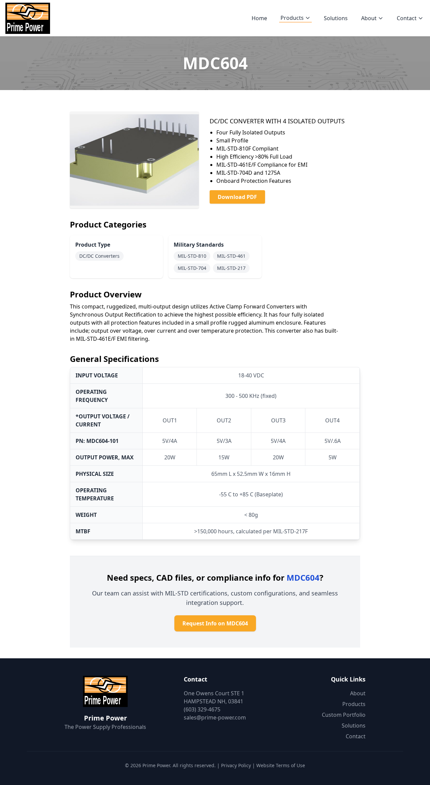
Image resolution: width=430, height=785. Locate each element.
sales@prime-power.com (215, 717)
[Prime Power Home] (27, 18)
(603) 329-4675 (202, 709)
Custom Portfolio (344, 714)
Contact (407, 18)
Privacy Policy (236, 765)
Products (292, 18)
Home (259, 18)
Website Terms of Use (280, 765)
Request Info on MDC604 (215, 623)
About (369, 18)
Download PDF (237, 197)
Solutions (336, 18)
